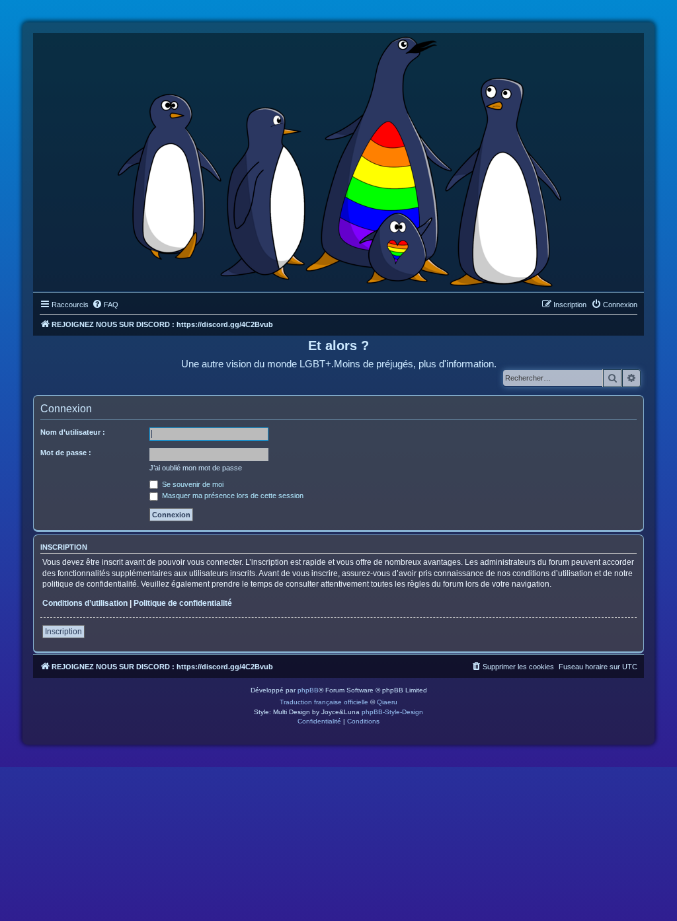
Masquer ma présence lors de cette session (231, 495)
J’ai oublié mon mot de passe (195, 468)
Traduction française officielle (324, 702)
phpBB (308, 690)
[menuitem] (105, 305)
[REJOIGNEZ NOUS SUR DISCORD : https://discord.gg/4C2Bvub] (338, 159)
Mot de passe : (65, 453)
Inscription (63, 631)
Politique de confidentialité (183, 603)
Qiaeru (387, 702)
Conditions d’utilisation (85, 603)
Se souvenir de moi (191, 484)
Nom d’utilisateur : (72, 432)
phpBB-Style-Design (392, 712)
